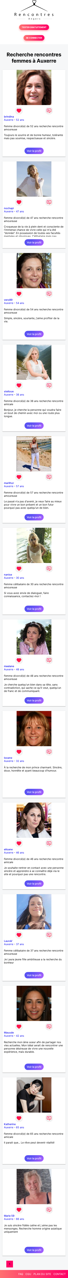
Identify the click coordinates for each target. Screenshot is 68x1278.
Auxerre (8, 119)
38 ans (20, 394)
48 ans (20, 669)
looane (8, 757)
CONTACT (59, 1274)
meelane (9, 666)
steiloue (9, 391)
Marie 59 (9, 1215)
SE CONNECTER (34, 38)
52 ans (20, 119)
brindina (9, 116)
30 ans (20, 577)
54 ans (20, 303)
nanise (8, 574)
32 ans (20, 761)
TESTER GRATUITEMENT (34, 27)
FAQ (20, 1274)
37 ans (20, 944)
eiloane (8, 849)
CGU (28, 1274)
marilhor (9, 483)
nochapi (9, 208)
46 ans (20, 852)
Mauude (9, 1032)
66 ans (20, 1219)
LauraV (8, 941)
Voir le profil (34, 150)
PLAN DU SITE (42, 1274)
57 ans (20, 486)
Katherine (10, 1124)
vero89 (8, 299)
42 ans (20, 1035)
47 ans (20, 211)
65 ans (20, 1127)
